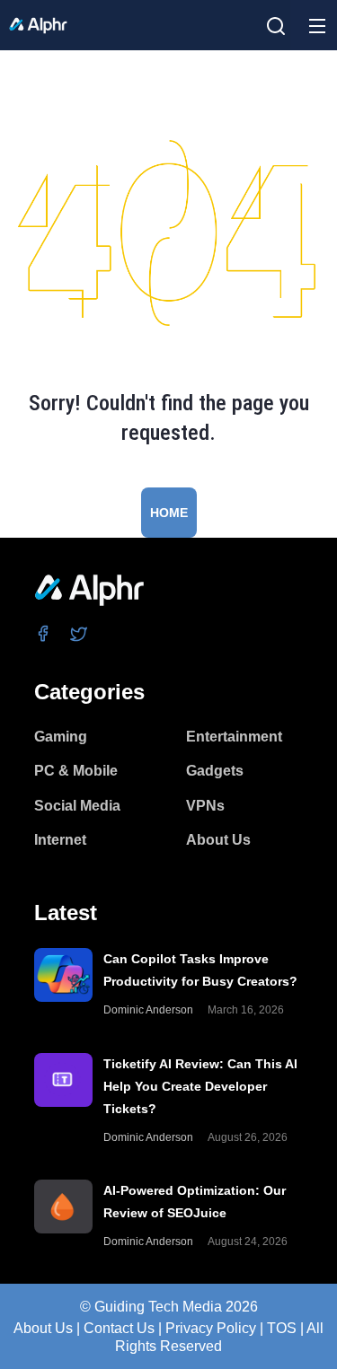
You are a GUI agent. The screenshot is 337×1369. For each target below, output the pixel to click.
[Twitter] (79, 634)
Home (169, 512)
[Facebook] (43, 634)
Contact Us (119, 1328)
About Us (43, 1328)
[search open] (276, 26)
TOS (282, 1328)
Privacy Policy (210, 1328)
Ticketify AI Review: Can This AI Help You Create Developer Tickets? (200, 1086)
